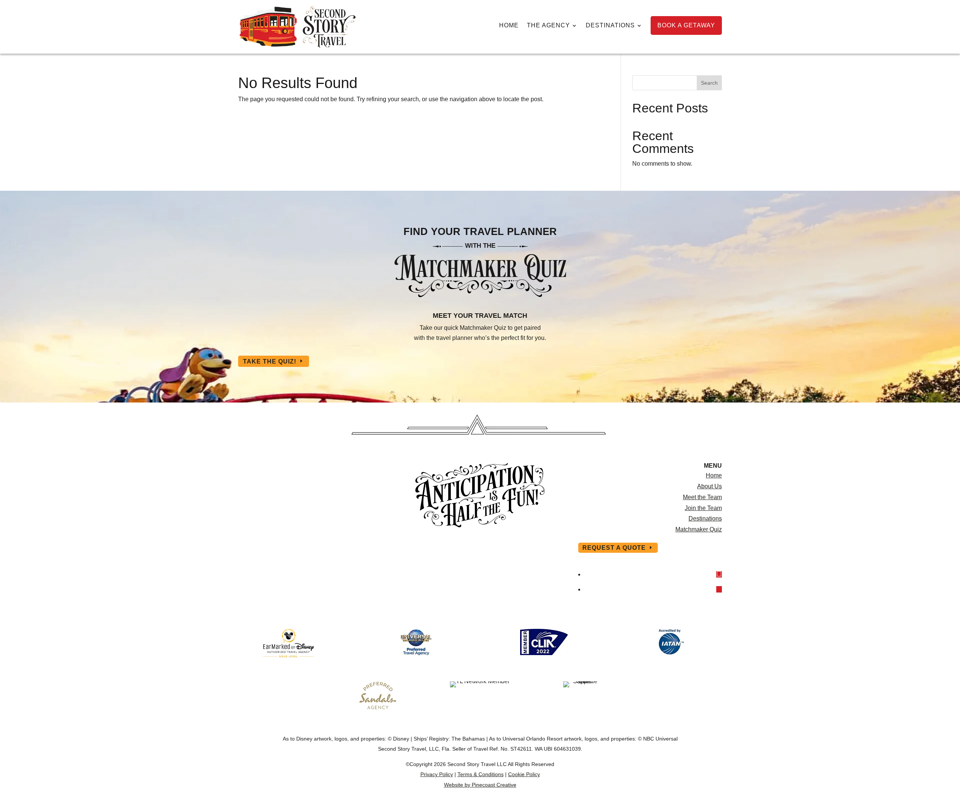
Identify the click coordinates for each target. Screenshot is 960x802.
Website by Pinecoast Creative (480, 785)
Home (509, 25)
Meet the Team (702, 497)
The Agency (548, 25)
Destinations (610, 25)
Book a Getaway (686, 25)
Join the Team (703, 508)
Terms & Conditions (481, 774)
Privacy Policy (436, 774)
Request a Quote (614, 548)
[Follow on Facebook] (719, 574)
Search (709, 83)
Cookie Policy (524, 774)
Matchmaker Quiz (698, 529)
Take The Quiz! (269, 361)
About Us (709, 486)
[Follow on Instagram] (719, 589)
